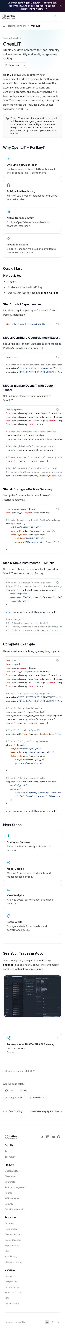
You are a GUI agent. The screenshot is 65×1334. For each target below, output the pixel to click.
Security (9, 1204)
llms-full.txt (10, 1156)
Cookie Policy (12, 1303)
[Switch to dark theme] (58, 1322)
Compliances (11, 1281)
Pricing (8, 1276)
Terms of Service (13, 1292)
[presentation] (32, 324)
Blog (7, 1251)
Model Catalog (49, 292)
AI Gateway (10, 1176)
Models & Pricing (13, 1262)
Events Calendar (13, 1240)
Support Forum (12, 1245)
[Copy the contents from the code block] (57, 324)
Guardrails (10, 1182)
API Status (10, 1223)
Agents (8, 1193)
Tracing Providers (12, 38)
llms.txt (8, 1151)
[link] (32, 843)
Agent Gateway (32, 2)
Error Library (11, 1256)
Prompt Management (15, 1187)
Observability (11, 1171)
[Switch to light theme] (52, 1322)
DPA (7, 1298)
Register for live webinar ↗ (32, 8)
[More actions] (61, 17)
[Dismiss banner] (61, 6)
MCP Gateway (12, 1198)
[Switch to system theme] (47, 1322)
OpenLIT (8, 74)
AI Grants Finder (13, 1234)
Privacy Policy (12, 1287)
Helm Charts (11, 1229)
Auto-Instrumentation (15, 1209)
